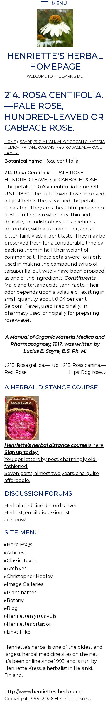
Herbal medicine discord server (40, 505)
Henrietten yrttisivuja (32, 616)
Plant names (21, 592)
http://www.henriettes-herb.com (42, 691)
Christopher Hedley (30, 576)
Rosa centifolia (61, 161)
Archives (16, 568)
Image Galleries (25, 584)
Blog (12, 608)
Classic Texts (21, 560)
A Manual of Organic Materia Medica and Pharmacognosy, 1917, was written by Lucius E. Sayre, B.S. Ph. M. (55, 344)
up (55, 365)
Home (10, 142)
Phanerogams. (39, 147)
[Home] (55, 29)
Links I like (19, 632)
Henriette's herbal (25, 647)
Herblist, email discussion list (37, 512)
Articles (15, 552)
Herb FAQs (19, 544)
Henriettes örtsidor (29, 624)
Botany (15, 600)
